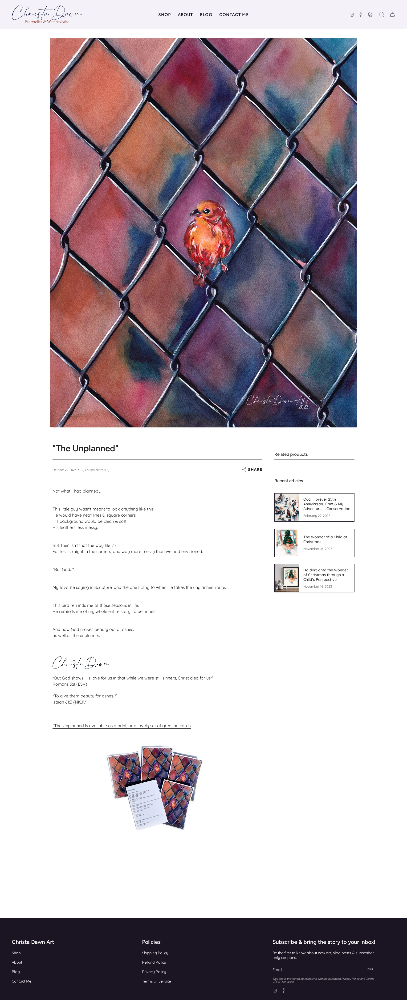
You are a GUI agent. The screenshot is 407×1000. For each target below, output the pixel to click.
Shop (16, 952)
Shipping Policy (155, 952)
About (17, 962)
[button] (164, 14)
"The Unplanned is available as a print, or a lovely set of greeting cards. (122, 725)
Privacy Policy (154, 971)
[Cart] (392, 14)
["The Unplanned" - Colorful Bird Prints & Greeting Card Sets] (157, 791)
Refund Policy (154, 962)
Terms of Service (156, 981)
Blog (16, 971)
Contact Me (21, 981)
